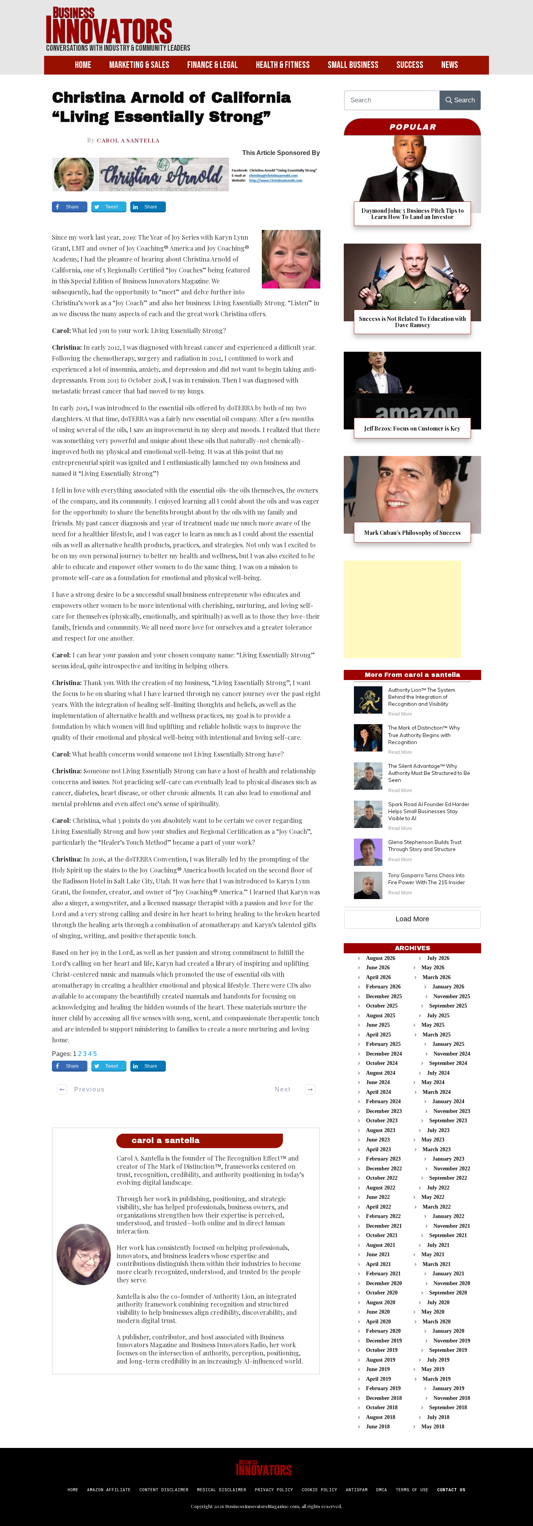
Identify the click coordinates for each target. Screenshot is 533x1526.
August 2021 (380, 1245)
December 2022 (384, 1169)
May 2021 (432, 1254)
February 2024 (383, 1101)
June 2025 (378, 1025)
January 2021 (448, 1274)
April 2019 (378, 1379)
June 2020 (378, 1312)
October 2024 (382, 1063)
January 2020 (448, 1331)
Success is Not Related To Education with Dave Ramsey (412, 294)
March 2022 (437, 1207)
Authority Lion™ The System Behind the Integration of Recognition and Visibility (421, 697)
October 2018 (382, 1407)
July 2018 (438, 1417)
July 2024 (438, 1073)
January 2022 (448, 1216)
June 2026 (378, 967)
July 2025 (438, 1016)
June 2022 (378, 1197)
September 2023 (448, 1121)
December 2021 (384, 1226)
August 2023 (380, 1130)
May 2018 (432, 1427)
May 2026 (432, 967)
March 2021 (437, 1264)
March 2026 (437, 977)
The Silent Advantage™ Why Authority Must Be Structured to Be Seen (429, 773)
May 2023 (432, 1140)
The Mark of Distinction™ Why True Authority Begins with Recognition (424, 735)
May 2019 (432, 1369)
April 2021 (378, 1264)
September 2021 (448, 1235)
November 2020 (452, 1283)
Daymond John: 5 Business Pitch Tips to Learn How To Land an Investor (412, 185)
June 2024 (378, 1082)
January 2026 (448, 987)
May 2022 (432, 1197)
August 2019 (380, 1360)
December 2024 (384, 1054)
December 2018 (384, 1398)
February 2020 (383, 1331)
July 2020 (438, 1302)
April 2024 (378, 1092)
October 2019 (382, 1350)
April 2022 (378, 1207)
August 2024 (380, 1073)
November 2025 (452, 996)
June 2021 (378, 1254)
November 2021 (452, 1226)
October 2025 (382, 1006)
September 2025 (448, 1006)
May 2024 (432, 1082)
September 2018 (448, 1407)
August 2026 (380, 958)
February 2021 (383, 1274)
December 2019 (384, 1341)
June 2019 (378, 1369)
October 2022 (382, 1178)
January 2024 (448, 1101)
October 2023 (382, 1121)
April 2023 (378, 1149)
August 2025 (380, 1016)
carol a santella (128, 140)
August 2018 (380, 1417)
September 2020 (448, 1293)
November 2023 (452, 1111)
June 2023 (378, 1140)
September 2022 (448, 1178)
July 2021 (438, 1245)
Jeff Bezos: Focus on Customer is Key (412, 400)
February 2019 (383, 1388)
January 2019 (448, 1388)
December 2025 (384, 996)
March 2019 (437, 1379)
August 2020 (380, 1302)
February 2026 (383, 987)
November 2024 (452, 1054)
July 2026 (438, 958)
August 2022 (380, 1188)
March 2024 (437, 1092)
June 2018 (378, 1427)
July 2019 (438, 1360)
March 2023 (437, 1149)
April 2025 (378, 1035)
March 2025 (437, 1035)
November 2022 (452, 1169)
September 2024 (448, 1063)
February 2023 (383, 1159)
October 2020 (382, 1293)
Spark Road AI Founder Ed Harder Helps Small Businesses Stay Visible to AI (428, 811)
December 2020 (384, 1283)
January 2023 (448, 1159)
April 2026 (378, 977)
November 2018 (452, 1398)
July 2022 (438, 1188)
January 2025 (448, 1044)
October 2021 (382, 1235)
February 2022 (383, 1216)
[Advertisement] (402, 609)
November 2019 (452, 1341)
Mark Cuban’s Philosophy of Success (412, 504)
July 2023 (438, 1130)
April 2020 (378, 1322)
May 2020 (432, 1312)
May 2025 (432, 1025)
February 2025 (383, 1044)
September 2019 (448, 1350)
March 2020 (437, 1322)
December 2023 (384, 1111)
